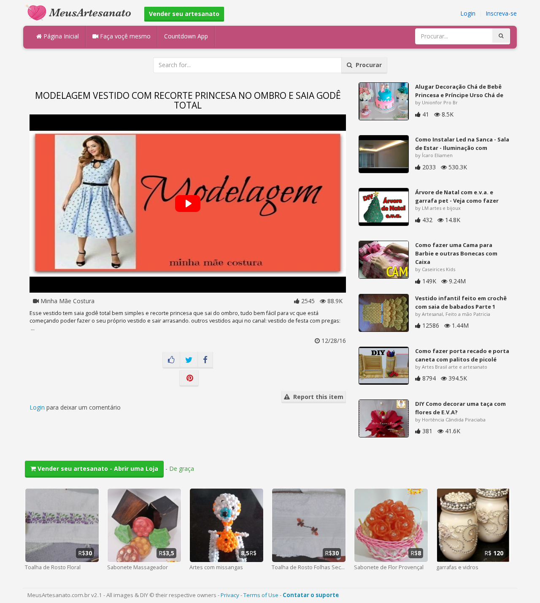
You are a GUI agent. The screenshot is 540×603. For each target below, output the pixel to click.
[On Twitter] (189, 360)
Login (467, 13)
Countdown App (186, 36)
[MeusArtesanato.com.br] (80, 12)
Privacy (230, 595)
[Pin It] (189, 378)
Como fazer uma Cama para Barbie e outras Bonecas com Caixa (456, 253)
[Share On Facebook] (205, 360)
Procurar (367, 65)
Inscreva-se (501, 13)
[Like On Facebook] (171, 360)
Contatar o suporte (311, 595)
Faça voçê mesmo (124, 36)
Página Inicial (60, 36)
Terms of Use (260, 595)
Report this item (316, 397)
